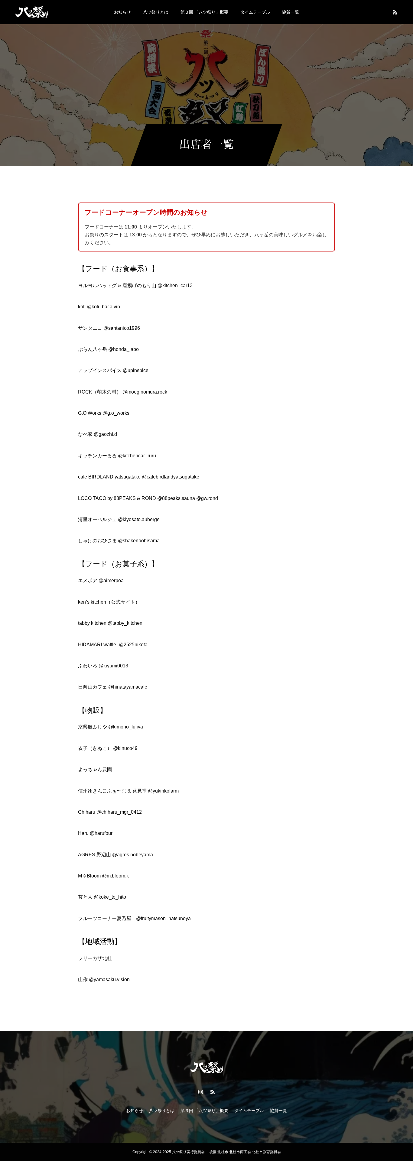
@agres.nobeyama (132, 854)
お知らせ (122, 12)
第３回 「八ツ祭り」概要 (204, 12)
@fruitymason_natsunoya (163, 918)
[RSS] (395, 12)
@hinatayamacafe (127, 686)
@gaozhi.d (105, 434)
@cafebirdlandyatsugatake (170, 476)
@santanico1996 (121, 328)
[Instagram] (200, 1092)
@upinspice (135, 370)
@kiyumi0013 (113, 665)
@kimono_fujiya (125, 726)
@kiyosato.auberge (139, 519)
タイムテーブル (255, 12)
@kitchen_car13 (175, 285)
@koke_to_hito (110, 897)
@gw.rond (207, 498)
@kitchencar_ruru (137, 455)
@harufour (101, 833)
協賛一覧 (290, 12)
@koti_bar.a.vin (103, 306)
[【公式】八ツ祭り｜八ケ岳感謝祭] (31, 12)
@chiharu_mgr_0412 (119, 812)
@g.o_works (115, 413)
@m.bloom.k (115, 875)
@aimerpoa (111, 580)
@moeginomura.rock (144, 391)
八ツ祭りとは (155, 12)
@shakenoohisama (139, 540)
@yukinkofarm (163, 790)
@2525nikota (133, 644)
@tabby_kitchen (125, 623)
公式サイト (123, 602)
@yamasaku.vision (109, 979)
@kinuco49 (125, 748)
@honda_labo (123, 349)
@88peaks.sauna (176, 498)
